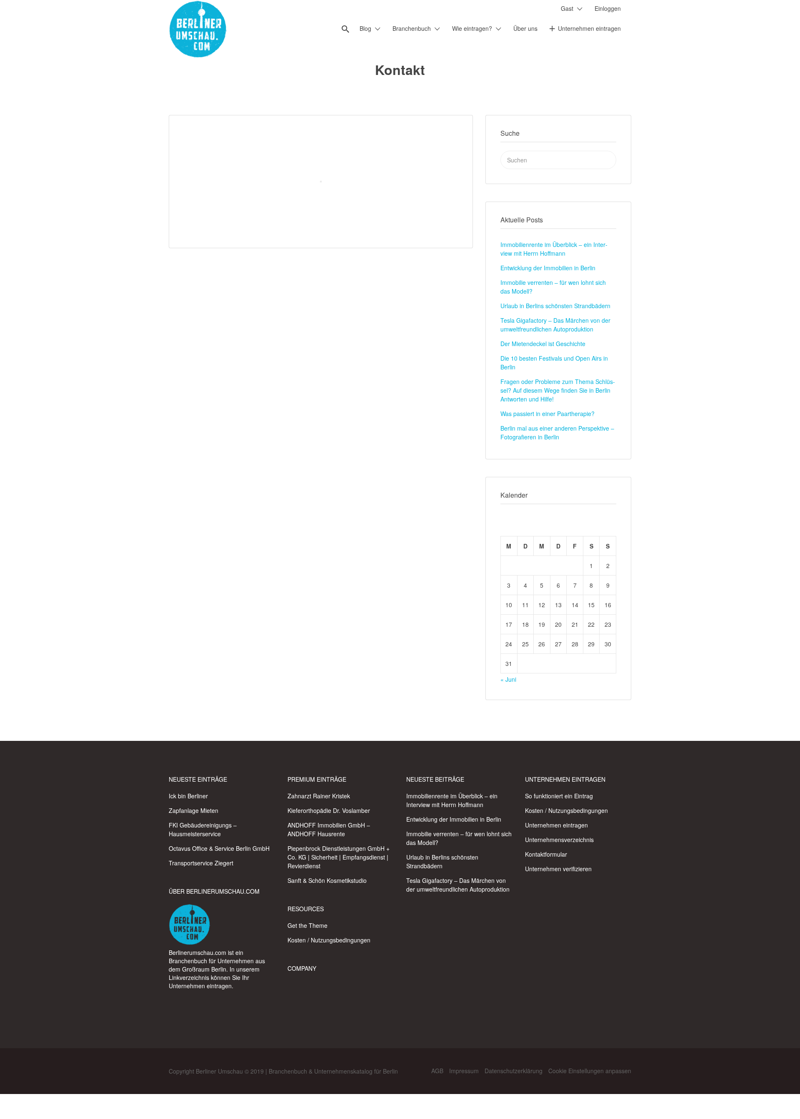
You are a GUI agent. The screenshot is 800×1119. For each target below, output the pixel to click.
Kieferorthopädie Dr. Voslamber (329, 810)
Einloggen (608, 8)
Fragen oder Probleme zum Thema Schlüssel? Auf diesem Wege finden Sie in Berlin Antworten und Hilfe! (557, 390)
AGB (437, 1071)
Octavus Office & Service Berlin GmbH (219, 848)
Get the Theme (308, 925)
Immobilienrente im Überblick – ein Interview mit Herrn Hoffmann (554, 248)
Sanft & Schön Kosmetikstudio (327, 880)
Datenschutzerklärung (513, 1071)
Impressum (464, 1071)
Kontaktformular (546, 854)
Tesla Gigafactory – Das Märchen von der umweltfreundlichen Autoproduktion (555, 324)
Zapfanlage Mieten (193, 810)
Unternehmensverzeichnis (559, 839)
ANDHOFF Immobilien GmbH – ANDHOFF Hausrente (329, 829)
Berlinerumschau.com (197, 952)
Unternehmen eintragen (589, 28)
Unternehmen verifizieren (558, 869)
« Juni (508, 679)
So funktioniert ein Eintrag (559, 796)
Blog (365, 28)
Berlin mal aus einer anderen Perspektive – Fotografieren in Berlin (557, 432)
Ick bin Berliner (188, 796)
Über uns (525, 28)
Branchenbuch (411, 28)
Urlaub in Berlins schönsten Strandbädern (555, 306)
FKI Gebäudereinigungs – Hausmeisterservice (203, 829)
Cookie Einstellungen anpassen (589, 1071)
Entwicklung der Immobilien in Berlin (547, 268)
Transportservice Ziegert (201, 863)
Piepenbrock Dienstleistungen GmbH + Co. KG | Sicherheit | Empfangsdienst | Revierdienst (339, 857)
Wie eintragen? (472, 28)
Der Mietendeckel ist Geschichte (542, 343)
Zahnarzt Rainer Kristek (319, 796)
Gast (567, 8)
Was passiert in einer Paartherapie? (547, 413)
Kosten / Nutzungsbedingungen (329, 940)
